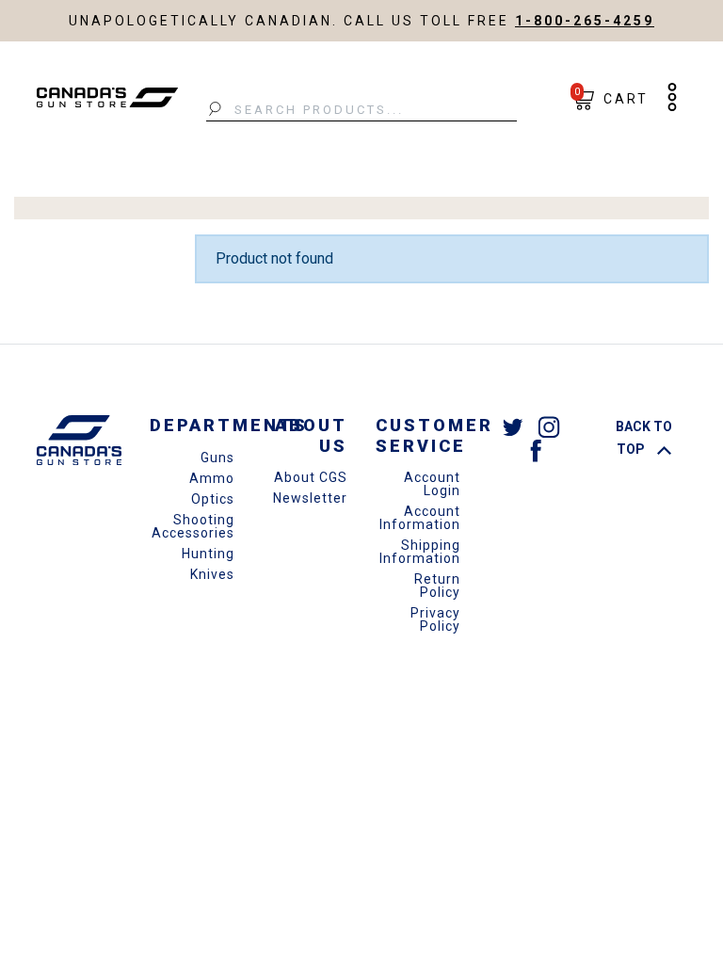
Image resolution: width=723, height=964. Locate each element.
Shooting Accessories (193, 526)
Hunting (208, 553)
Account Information (419, 518)
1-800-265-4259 (584, 20)
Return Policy (437, 585)
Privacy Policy (435, 619)
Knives (212, 574)
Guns (217, 457)
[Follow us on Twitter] (513, 426)
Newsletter (310, 498)
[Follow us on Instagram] (549, 426)
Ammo (211, 478)
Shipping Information (419, 552)
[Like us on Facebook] (535, 449)
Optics (212, 498)
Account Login (432, 484)
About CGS (310, 477)
